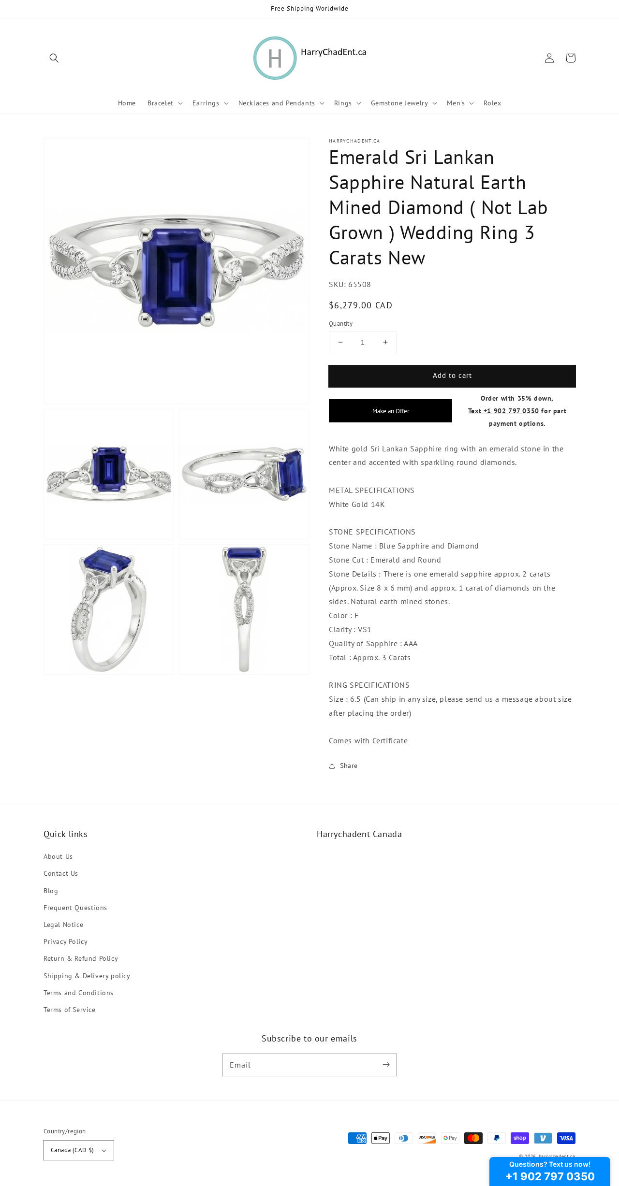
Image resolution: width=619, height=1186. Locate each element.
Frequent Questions (75, 907)
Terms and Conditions (79, 992)
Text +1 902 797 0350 (503, 410)
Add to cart (452, 375)
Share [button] (349, 765)
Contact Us (61, 873)
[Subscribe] (386, 1064)
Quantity (341, 323)
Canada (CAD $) (72, 1150)
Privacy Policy (66, 941)
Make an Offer (390, 410)
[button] (54, 58)
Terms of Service (70, 1009)
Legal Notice (63, 924)
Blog (51, 890)
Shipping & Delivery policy (87, 975)
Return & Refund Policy (81, 958)
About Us (58, 856)
